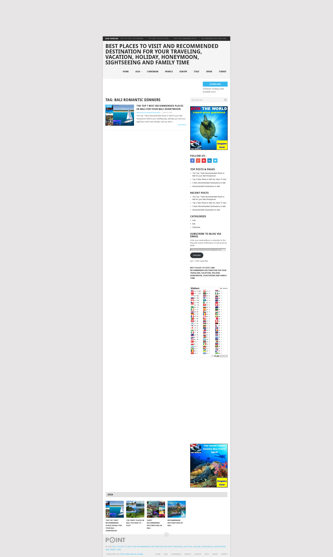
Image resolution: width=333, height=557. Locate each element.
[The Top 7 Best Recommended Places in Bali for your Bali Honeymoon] (115, 509)
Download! (215, 84)
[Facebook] (192, 160)
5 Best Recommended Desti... (185, 39)
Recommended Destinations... (214, 39)
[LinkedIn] (209, 160)
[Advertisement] (78, 18)
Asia (137, 71)
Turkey (222, 71)
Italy (196, 71)
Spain (209, 71)
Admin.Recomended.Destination (148, 113)
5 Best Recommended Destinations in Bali (208, 183)
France (169, 71)
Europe (183, 71)
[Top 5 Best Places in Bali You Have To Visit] (135, 509)
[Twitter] (215, 160)
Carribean (152, 71)
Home (126, 71)
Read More (182, 125)
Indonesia (196, 227)
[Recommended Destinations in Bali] (177, 509)
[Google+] (198, 160)
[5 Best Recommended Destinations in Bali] (156, 509)
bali (193, 224)
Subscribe (197, 255)
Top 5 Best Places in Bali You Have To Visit (209, 179)
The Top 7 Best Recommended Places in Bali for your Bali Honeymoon (159, 107)
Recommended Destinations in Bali (206, 186)
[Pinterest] (204, 160)
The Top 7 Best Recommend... (132, 39)
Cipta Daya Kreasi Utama (131, 554)
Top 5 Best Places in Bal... (159, 39)
